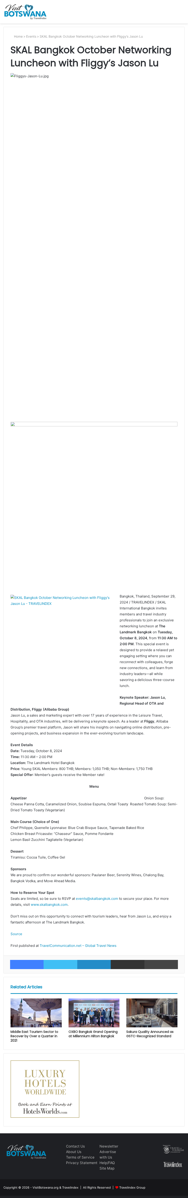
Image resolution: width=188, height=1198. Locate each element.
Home (18, 36)
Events (31, 36)
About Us (73, 1152)
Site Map (107, 1168)
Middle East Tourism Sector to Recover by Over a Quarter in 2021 (34, 1036)
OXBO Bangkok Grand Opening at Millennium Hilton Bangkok (93, 1033)
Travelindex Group (132, 1187)
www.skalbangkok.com (49, 904)
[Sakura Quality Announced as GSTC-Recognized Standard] (151, 1012)
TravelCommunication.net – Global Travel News (77, 945)
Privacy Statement (81, 1163)
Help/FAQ (107, 1163)
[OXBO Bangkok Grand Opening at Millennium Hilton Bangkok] (94, 1012)
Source (16, 934)
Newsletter (109, 1146)
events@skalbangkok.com (97, 898)
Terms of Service (80, 1157)
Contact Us (75, 1146)
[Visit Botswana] (25, 11)
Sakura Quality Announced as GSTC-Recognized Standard (150, 1033)
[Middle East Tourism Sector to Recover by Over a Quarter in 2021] (36, 1012)
